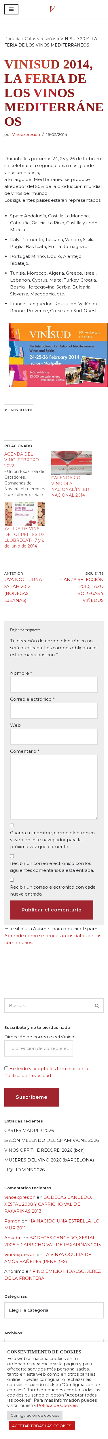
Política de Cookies (57, 1405)
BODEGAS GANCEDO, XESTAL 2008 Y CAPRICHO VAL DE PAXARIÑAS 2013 (48, 1204)
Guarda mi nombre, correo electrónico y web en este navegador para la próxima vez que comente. (52, 839)
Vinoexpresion (26, 134)
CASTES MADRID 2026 (29, 1130)
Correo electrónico (32, 699)
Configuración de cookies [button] (35, 1415)
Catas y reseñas (40, 38)
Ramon (12, 1221)
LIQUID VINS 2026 (24, 1169)
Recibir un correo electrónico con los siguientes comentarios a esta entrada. (52, 867)
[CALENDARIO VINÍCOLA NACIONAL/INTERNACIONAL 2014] (71, 463)
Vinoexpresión (19, 1197)
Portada (12, 38)
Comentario (24, 751)
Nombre (21, 673)
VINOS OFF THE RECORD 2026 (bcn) (44, 1150)
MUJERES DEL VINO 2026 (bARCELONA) (49, 1160)
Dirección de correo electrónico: (39, 1037)
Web (15, 725)
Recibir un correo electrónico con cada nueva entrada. (53, 890)
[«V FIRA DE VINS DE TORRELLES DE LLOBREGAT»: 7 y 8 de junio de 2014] (25, 514)
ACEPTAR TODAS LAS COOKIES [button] (41, 1425)
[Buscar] (97, 1005)
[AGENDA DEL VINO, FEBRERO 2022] (27, 474)
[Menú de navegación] (11, 9)
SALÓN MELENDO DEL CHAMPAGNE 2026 (51, 1140)
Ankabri (12, 1237)
